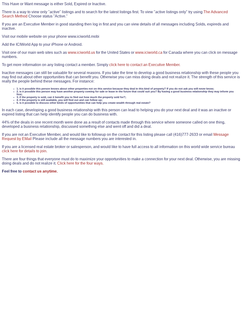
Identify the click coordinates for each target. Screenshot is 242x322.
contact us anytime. (40, 171)
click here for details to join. (24, 151)
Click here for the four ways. (80, 163)
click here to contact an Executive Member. (144, 65)
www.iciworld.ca (148, 52)
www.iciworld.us (81, 52)
